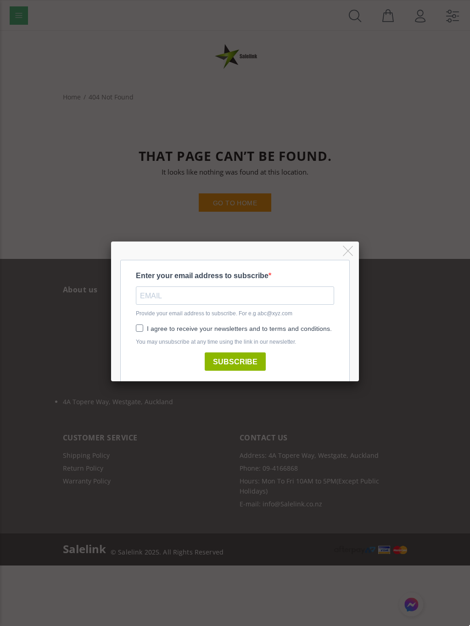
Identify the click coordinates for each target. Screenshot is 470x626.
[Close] (348, 251)
